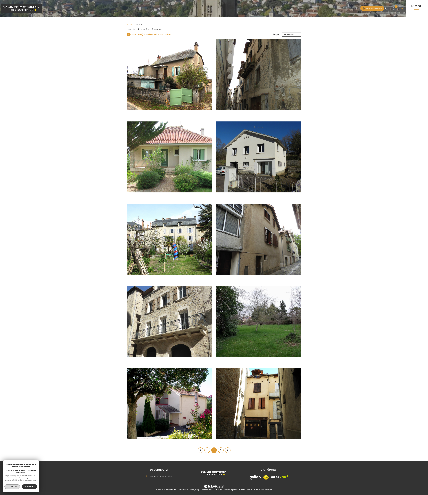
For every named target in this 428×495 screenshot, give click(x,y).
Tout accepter (29, 487)
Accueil (130, 24)
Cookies (269, 490)
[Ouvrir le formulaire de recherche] (387, 8)
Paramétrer (12, 487)
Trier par (275, 34)
